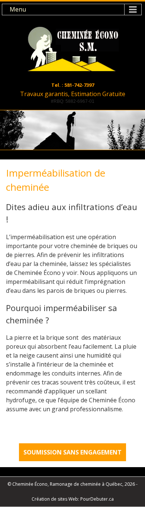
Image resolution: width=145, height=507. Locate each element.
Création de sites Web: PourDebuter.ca (73, 499)
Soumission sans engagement (72, 452)
